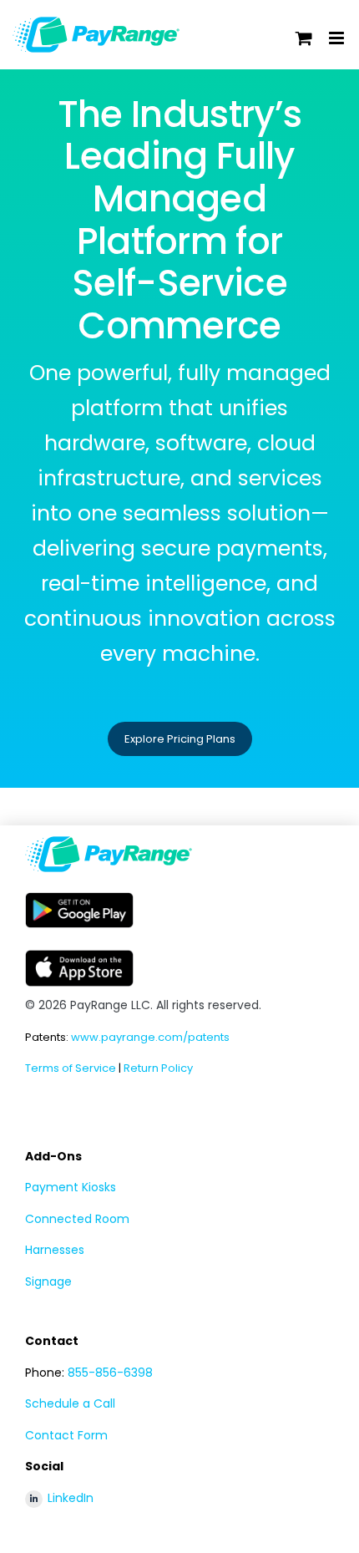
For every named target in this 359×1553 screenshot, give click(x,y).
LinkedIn (71, 1498)
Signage (48, 1281)
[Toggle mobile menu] (337, 38)
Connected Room (77, 1218)
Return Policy (158, 1068)
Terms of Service (70, 1068)
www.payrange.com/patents (150, 1037)
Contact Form (66, 1435)
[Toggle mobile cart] (304, 38)
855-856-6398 (110, 1372)
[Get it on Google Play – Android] (79, 898)
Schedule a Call (70, 1403)
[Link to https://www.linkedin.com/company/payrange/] (34, 1499)
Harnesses (54, 1249)
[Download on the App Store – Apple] (79, 956)
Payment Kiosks (70, 1187)
